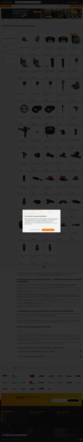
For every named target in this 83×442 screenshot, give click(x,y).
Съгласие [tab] (33, 212)
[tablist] (41, 212)
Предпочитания (34, 229)
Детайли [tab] (50, 212)
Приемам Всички (48, 229)
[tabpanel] (41, 220)
